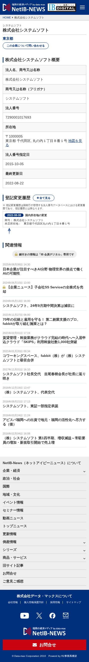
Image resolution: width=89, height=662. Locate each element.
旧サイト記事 (13, 565)
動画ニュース (13, 518)
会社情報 (13, 602)
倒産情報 (10, 542)
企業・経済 (11, 470)
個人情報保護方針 (34, 602)
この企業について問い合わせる (26, 45)
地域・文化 (11, 494)
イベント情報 (13, 502)
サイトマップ (73, 602)
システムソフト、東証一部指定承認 (30, 406)
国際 (6, 486)
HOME (7, 17)
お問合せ (10, 573)
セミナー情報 (13, 510)
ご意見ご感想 (13, 581)
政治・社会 (11, 478)
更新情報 (10, 534)
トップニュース (15, 526)
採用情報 (55, 602)
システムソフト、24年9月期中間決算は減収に (38, 306)
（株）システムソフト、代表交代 (29, 392)
